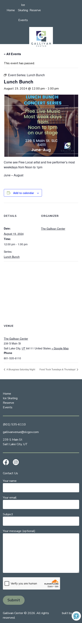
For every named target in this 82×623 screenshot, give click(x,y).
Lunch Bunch (12, 257)
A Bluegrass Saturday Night (20, 369)
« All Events (12, 54)
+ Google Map (60, 348)
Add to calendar (23, 193)
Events (23, 20)
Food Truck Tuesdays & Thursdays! (57, 369)
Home (11, 10)
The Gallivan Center (53, 228)
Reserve (35, 10)
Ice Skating (10, 398)
